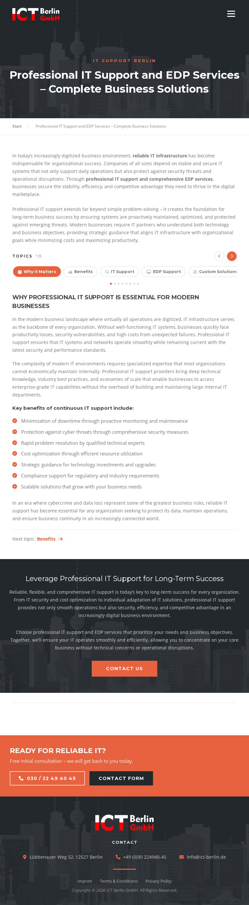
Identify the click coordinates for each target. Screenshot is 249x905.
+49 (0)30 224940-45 (144, 857)
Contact (124, 842)
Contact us (124, 668)
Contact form (121, 778)
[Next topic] (232, 256)
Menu (231, 14)
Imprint (84, 881)
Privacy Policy (159, 881)
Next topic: (33, 539)
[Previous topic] (219, 256)
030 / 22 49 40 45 (51, 778)
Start (17, 126)
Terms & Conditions (119, 881)
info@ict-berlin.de (206, 857)
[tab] (37, 271)
